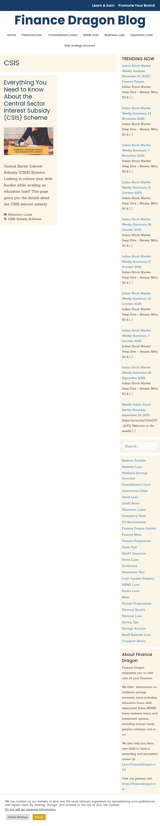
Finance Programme (136, 541)
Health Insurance (134, 553)
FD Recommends (134, 522)
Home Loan (130, 559)
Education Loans (20, 214)
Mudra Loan (130, 591)
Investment (129, 566)
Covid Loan (130, 497)
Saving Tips (130, 622)
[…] (131, 97)
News (125, 597)
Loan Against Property (138, 578)
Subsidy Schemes (29, 219)
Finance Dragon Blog (80, 20)
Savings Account (134, 628)
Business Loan (115, 35)
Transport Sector (134, 641)
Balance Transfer (134, 460)
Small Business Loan (136, 635)
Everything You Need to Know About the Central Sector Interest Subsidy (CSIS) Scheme (27, 100)
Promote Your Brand (136, 5)
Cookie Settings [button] (17, 817)
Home (11, 35)
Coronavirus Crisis (135, 491)
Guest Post (129, 547)
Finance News (131, 534)
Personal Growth (133, 609)
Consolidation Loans (62, 35)
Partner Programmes (136, 603)
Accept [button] (39, 817)
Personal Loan (32, 35)
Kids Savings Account (80, 45)
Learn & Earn (103, 5)
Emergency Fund (134, 516)
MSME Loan (91, 35)
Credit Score (131, 503)
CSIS (11, 219)
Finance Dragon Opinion (139, 528)
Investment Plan (133, 572)
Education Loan (142, 35)
